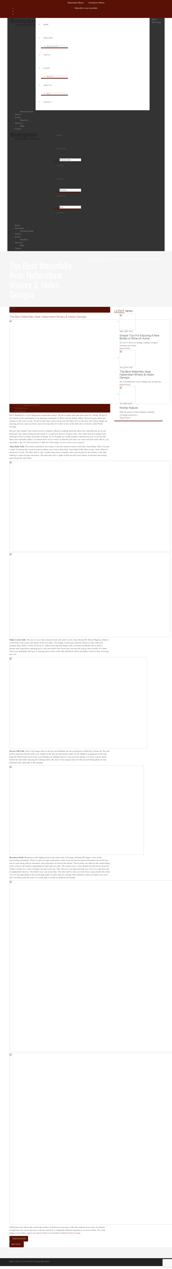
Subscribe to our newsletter (86, 8)
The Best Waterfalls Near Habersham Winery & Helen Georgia (47, 316)
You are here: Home (96, 259)
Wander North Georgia (70, 1233)
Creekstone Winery (97, 3)
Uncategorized (112, 259)
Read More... (125, 348)
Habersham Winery (76, 3)
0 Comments (20, 411)
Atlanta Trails (41, 1233)
